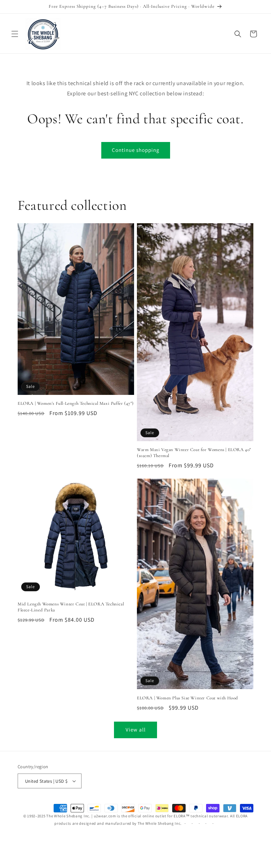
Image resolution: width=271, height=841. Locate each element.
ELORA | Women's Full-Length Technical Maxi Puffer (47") (76, 403)
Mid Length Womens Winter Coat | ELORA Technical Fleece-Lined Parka (71, 607)
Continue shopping (135, 150)
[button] (15, 34)
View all (136, 729)
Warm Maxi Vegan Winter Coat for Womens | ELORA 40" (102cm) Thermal (194, 452)
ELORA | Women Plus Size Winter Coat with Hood (187, 698)
